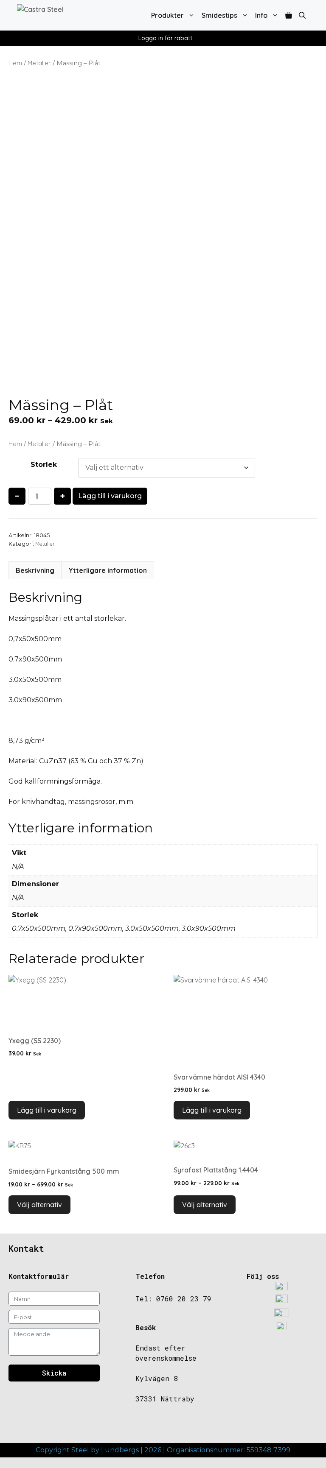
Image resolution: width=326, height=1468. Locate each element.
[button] (302, 15)
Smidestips (219, 15)
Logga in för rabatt (165, 38)
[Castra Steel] (60, 15)
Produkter (167, 15)
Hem (15, 63)
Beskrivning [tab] (35, 570)
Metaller (39, 63)
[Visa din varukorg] (288, 15)
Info (261, 15)
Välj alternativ (39, 1204)
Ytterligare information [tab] (107, 570)
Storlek (44, 464)
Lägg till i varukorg (110, 496)
